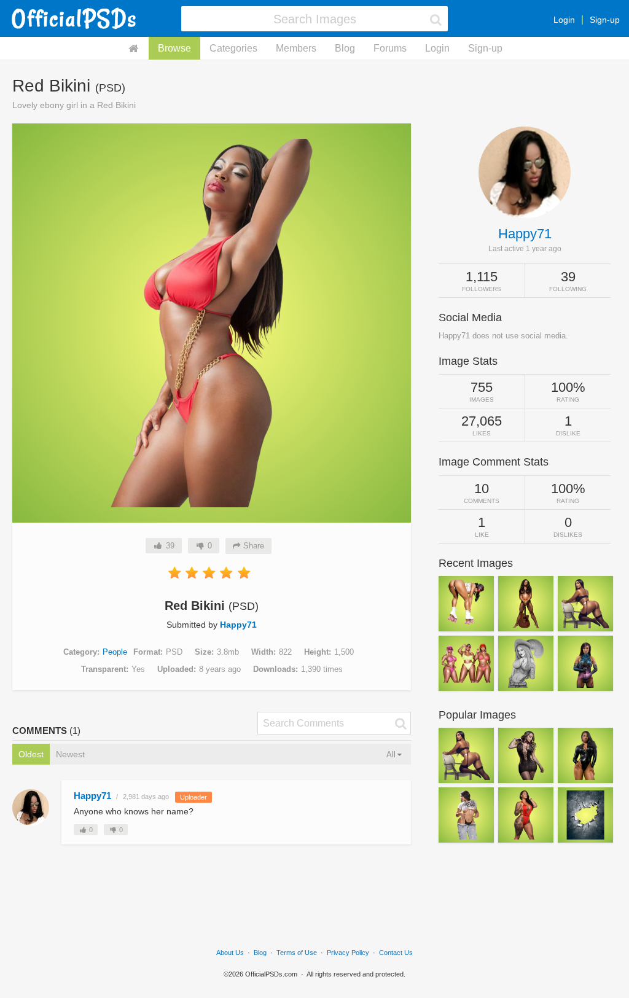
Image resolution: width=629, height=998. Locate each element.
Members (296, 48)
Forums (390, 48)
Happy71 (238, 625)
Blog (345, 48)
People (115, 652)
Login (564, 20)
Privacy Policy (348, 952)
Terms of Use (296, 952)
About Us (230, 952)
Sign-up (605, 20)
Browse (174, 48)
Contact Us (396, 952)
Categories (233, 48)
